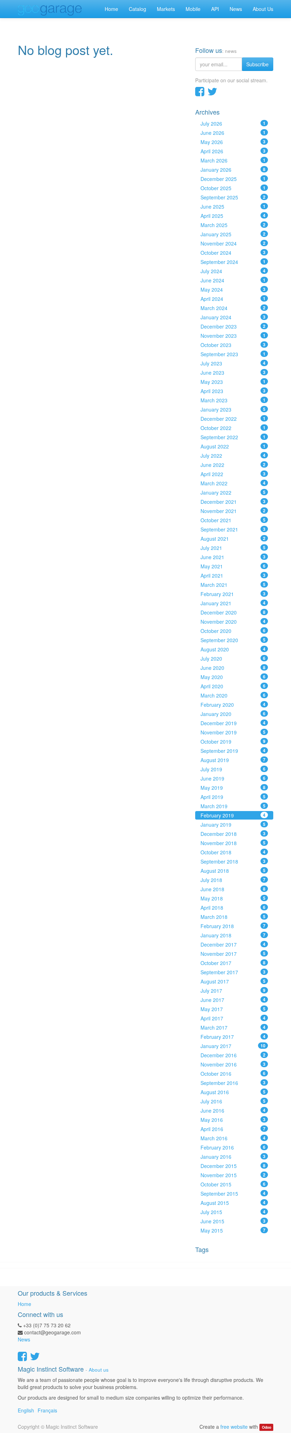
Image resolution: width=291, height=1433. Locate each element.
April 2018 (233, 907)
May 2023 (233, 381)
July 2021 (233, 547)
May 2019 (233, 787)
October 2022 (233, 427)
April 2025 (233, 215)
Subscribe (257, 64)
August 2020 (233, 649)
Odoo (266, 1427)
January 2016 (233, 1156)
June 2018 (233, 889)
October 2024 (233, 252)
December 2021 (233, 501)
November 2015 (233, 1175)
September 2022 (233, 437)
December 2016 (233, 1055)
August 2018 (233, 870)
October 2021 (233, 520)
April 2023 (233, 391)
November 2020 (233, 621)
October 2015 (233, 1184)
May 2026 (233, 141)
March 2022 (233, 483)
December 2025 (233, 178)
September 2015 (233, 1193)
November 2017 (233, 953)
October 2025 (233, 188)
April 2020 (233, 686)
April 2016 (233, 1128)
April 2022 (233, 474)
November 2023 (233, 335)
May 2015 (233, 1230)
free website (234, 1426)
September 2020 (233, 640)
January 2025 (233, 234)
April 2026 (233, 151)
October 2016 (233, 1073)
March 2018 (233, 916)
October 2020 (233, 630)
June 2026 (233, 132)
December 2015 (233, 1165)
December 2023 (233, 326)
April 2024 (233, 298)
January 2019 (233, 824)
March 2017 (233, 1027)
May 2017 (233, 1009)
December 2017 (233, 944)
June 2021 (233, 557)
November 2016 (233, 1064)
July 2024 (233, 271)
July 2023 (233, 363)
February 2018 (233, 926)
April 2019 (233, 796)
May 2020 (233, 676)
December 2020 (233, 612)
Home (24, 1303)
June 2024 (233, 280)
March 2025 (233, 224)
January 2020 (233, 713)
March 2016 (233, 1138)
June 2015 (233, 1221)
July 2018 (233, 879)
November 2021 (233, 510)
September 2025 (233, 197)
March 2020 (233, 695)
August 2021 (233, 538)
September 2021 (233, 529)
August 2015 (233, 1202)
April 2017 (233, 1018)
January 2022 (233, 492)
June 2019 (233, 778)
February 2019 (233, 815)
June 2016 (233, 1110)
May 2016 (233, 1119)
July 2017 (233, 990)
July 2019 (233, 769)
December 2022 (233, 418)
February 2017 (233, 1036)
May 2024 (233, 289)
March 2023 (233, 400)
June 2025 (233, 206)
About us (99, 1369)
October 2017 (233, 962)
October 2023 (233, 344)
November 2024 (233, 243)
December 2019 (233, 723)
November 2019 (233, 732)
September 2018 (233, 861)
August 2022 (233, 446)
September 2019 (233, 750)
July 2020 (233, 658)
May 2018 (233, 898)
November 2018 (233, 843)
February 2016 (233, 1147)
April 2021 (233, 575)
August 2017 (233, 981)
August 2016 (233, 1092)
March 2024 (233, 308)
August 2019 (233, 760)
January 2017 (233, 1045)
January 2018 (233, 935)
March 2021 (233, 584)
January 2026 (233, 169)
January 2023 (233, 409)
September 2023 (233, 354)
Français (47, 1410)
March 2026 (233, 160)
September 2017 (233, 972)
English (26, 1410)
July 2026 (233, 123)
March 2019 (233, 806)
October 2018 (233, 852)
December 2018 (233, 833)
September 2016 (233, 1082)
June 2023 (233, 372)
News (24, 1339)
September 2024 (233, 261)
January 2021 (233, 603)
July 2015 (233, 1212)
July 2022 (233, 455)
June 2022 (233, 464)
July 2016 (233, 1101)
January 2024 (233, 317)
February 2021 (233, 593)
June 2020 (233, 667)
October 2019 (233, 741)
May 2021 (233, 566)
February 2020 (233, 704)
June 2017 (233, 999)
